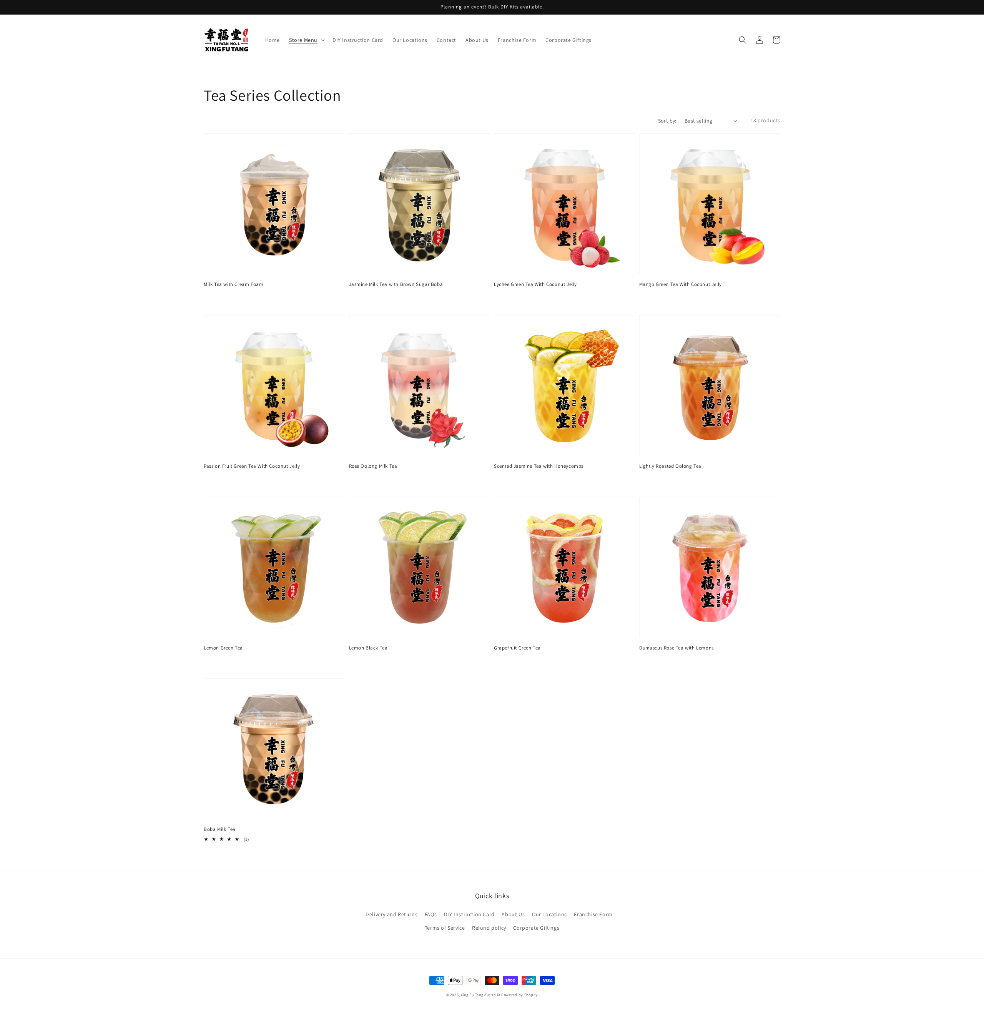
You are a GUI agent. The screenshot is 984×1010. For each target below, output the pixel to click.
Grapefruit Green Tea (517, 648)
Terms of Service (445, 927)
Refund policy (489, 927)
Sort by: (667, 120)
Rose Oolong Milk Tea (373, 466)
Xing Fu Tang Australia (480, 994)
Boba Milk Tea (220, 829)
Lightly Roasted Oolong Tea (670, 466)
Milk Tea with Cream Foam (233, 284)
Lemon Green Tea (223, 648)
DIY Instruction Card (469, 914)
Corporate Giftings (536, 927)
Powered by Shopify (519, 994)
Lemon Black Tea (368, 648)
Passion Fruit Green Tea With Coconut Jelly (252, 466)
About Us (513, 914)
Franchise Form (593, 914)
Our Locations (549, 914)
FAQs (431, 914)
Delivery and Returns (391, 914)
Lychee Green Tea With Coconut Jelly (535, 284)
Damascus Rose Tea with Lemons (676, 648)
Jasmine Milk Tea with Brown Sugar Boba (396, 284)
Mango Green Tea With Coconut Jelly (680, 284)
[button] (742, 40)
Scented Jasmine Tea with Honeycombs (538, 466)
